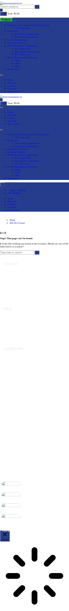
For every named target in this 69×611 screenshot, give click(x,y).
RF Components (23, 48)
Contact (11, 85)
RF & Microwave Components (22, 45)
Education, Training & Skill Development (28, 25)
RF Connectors (22, 54)
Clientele (12, 88)
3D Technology (22, 28)
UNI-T (18, 63)
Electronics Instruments (26, 37)
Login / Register (17, 190)
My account (13, 91)
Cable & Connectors (17, 39)
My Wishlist (14, 193)
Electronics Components (27, 34)
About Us (12, 82)
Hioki (17, 60)
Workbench (13, 69)
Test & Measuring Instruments (22, 57)
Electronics (13, 31)
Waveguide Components (27, 51)
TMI (17, 66)
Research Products (16, 42)
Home (10, 79)
